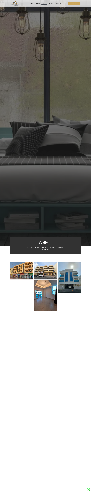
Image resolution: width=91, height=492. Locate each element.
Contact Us (58, 3)
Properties (37, 3)
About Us (51, 3)
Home (31, 3)
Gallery (44, 3)
